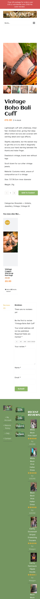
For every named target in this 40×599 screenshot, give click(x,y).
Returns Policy (8, 426)
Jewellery (8, 206)
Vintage (16, 206)
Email (18, 377)
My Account (7, 418)
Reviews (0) (6, 306)
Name (18, 368)
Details (14, 289)
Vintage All (25, 206)
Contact (7, 438)
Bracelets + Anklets (23, 203)
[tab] (7, 307)
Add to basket (28, 193)
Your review (20, 346)
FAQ (7, 433)
